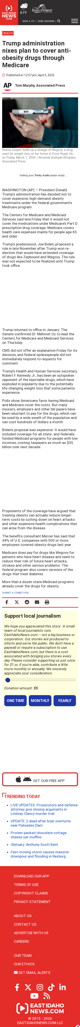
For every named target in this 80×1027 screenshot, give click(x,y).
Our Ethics (24, 964)
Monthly (40, 700)
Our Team (23, 955)
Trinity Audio (41, 175)
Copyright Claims (31, 893)
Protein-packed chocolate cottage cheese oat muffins (39, 835)
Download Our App (31, 876)
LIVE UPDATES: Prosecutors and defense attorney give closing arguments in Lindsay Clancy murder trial (44, 809)
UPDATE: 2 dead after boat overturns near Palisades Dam (41, 823)
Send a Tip (28, 21)
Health (8, 33)
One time (15, 700)
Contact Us (25, 924)
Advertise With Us (31, 933)
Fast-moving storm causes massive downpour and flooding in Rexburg (40, 854)
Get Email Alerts (33, 972)
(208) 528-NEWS (46, 21)
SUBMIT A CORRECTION (15, 592)
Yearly (64, 700)
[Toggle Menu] (74, 21)
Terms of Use (26, 885)
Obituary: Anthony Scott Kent (34, 844)
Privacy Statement (32, 902)
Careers (21, 941)
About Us (23, 916)
